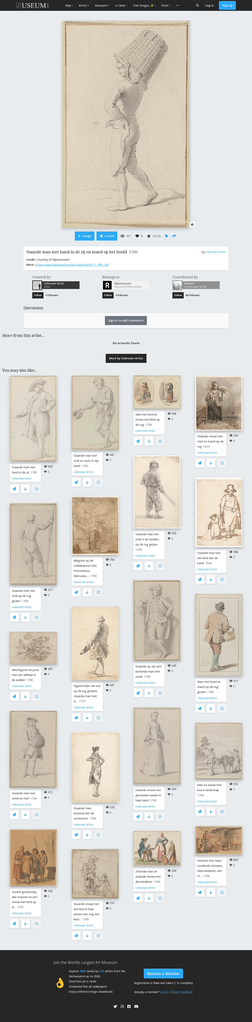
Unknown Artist (216, 252)
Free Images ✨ (143, 5)
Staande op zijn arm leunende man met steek (148, 671)
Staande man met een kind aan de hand (209, 558)
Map (68, 5)
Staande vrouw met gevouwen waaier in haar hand (148, 795)
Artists (83, 5)
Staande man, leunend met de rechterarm (84, 813)
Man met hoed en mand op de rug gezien (208, 687)
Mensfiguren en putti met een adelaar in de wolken (25, 675)
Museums (101, 5)
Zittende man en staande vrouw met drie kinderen (148, 877)
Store (164, 5)
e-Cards (120, 5)
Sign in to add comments (126, 320)
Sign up (227, 5)
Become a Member (163, 973)
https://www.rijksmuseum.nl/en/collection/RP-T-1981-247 (72, 265)
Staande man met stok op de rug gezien (23, 596)
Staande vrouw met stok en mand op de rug (210, 441)
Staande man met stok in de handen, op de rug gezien (147, 539)
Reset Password (182, 992)
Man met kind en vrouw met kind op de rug (147, 419)
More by (126, 358)
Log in (209, 5)
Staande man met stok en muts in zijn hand (86, 461)
